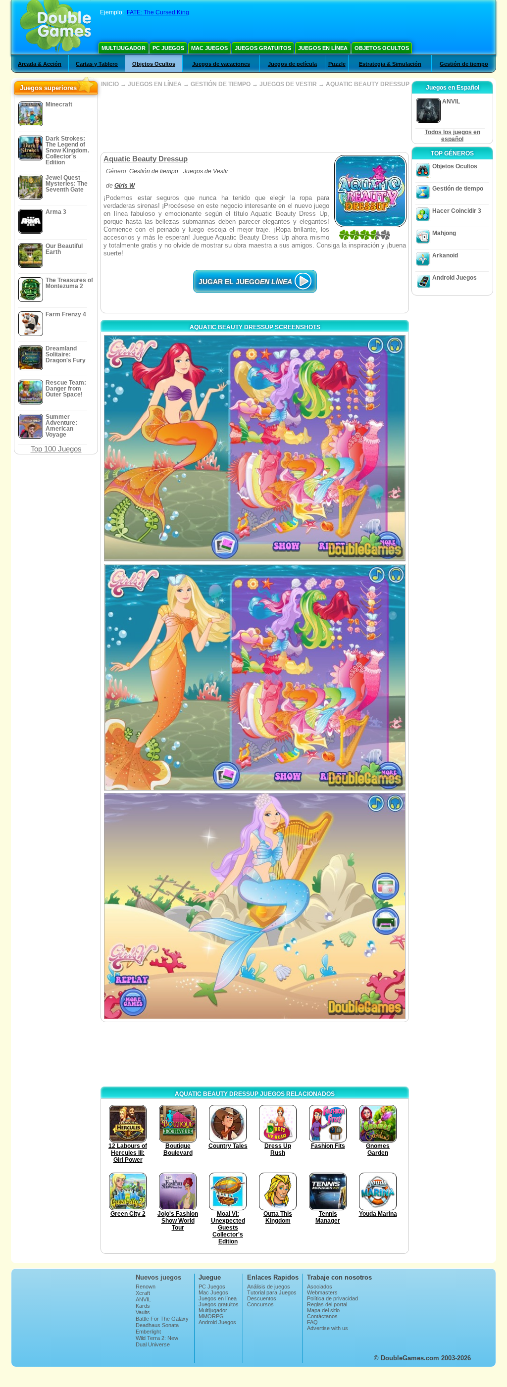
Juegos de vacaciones (221, 64)
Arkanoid (445, 255)
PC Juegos (168, 48)
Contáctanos (322, 1316)
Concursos (260, 1304)
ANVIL (143, 1299)
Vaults (143, 1312)
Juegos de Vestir (205, 171)
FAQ (312, 1322)
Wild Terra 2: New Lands (157, 1341)
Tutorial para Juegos (272, 1292)
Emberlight (148, 1332)
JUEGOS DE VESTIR (288, 84)
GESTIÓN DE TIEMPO (221, 84)
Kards (143, 1306)
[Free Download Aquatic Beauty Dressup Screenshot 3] (255, 906)
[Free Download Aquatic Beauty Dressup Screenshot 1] (255, 448)
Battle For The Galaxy (162, 1319)
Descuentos (261, 1298)
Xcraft (143, 1293)
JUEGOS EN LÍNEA (155, 84)
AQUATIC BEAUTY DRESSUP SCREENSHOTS (255, 327)
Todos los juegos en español (452, 136)
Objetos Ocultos (382, 48)
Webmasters (322, 1292)
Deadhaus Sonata (157, 1325)
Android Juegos (454, 277)
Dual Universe (153, 1344)
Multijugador (123, 48)
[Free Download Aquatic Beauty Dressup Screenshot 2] (255, 677)
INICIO (110, 84)
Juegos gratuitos (263, 48)
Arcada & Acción (39, 64)
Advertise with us (327, 1328)
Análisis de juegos (268, 1286)
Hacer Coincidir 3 (456, 210)
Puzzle (337, 64)
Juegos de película (292, 64)
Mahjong (444, 233)
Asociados (319, 1286)
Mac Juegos (209, 48)
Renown (145, 1286)
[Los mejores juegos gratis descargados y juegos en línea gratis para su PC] (55, 27)
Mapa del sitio (323, 1310)
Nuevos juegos (158, 1277)
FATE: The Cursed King (158, 12)
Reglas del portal (327, 1304)
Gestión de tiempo (464, 64)
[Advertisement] (254, 120)
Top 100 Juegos (56, 449)
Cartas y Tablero (97, 64)
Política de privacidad (332, 1298)
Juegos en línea (323, 48)
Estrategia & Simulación (390, 64)
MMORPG (211, 1316)
